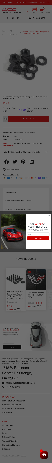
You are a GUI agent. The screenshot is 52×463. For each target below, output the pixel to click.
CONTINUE (38, 238)
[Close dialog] (49, 216)
